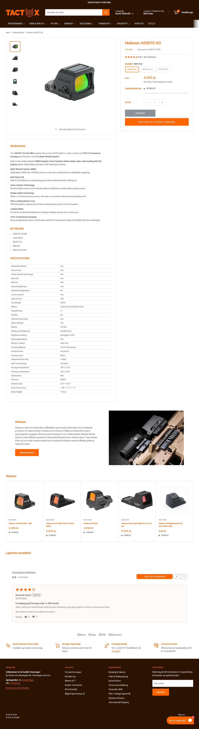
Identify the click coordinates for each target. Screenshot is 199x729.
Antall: (128, 102)
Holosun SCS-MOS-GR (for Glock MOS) (60, 524)
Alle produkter (18, 32)
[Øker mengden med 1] (162, 102)
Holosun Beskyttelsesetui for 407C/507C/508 (171, 524)
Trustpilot (116, 651)
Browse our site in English (17, 688)
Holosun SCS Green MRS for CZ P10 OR (136, 524)
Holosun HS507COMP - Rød (20, 523)
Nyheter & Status (116, 698)
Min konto (148, 13)
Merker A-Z (70, 681)
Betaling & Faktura (117, 672)
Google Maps (28, 680)
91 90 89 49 (14, 683)
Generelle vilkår (116, 689)
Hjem (8, 32)
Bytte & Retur (115, 681)
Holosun (129, 50)
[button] (131, 57)
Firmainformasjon (73, 672)
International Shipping (119, 702)
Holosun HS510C (91, 523)
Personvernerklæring (118, 685)
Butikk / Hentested (73, 685)
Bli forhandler (71, 689)
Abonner (161, 692)
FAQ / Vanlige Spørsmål (119, 694)
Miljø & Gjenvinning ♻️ (75, 694)
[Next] (193, 511)
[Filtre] (177, 576)
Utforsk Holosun (27, 452)
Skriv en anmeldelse (154, 576)
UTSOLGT (140, 113)
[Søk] (106, 12)
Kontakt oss (70, 676)
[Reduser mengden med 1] (147, 102)
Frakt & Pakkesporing (118, 676)
